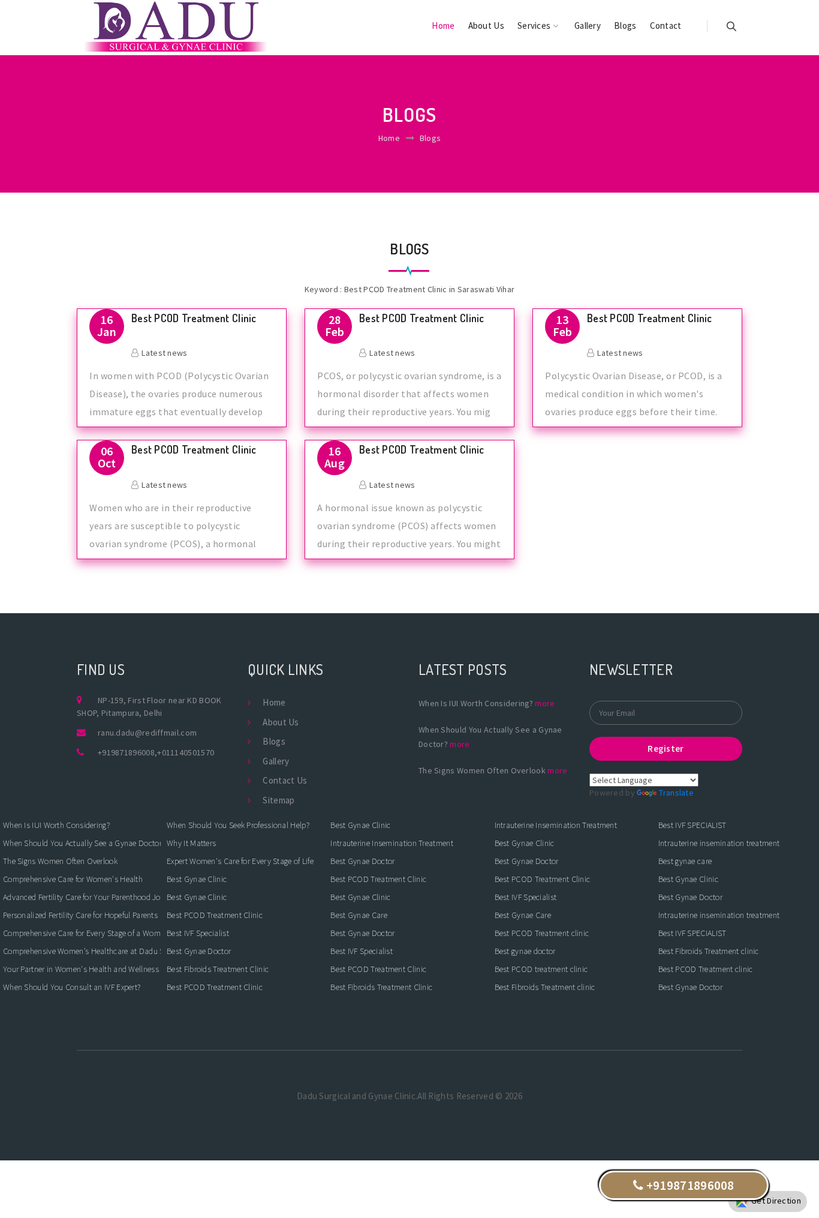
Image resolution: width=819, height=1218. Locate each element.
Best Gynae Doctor (199, 951)
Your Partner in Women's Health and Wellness (81, 969)
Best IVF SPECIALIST (692, 825)
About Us (486, 25)
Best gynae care (685, 861)
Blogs (625, 25)
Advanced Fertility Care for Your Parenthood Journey (82, 897)
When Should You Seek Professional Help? (238, 825)
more (545, 703)
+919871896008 (126, 752)
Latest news (164, 352)
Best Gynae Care (358, 915)
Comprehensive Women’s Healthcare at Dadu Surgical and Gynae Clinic (82, 951)
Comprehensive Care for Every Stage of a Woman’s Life (82, 933)
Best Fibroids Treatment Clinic (218, 969)
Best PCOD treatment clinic (541, 969)
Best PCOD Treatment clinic (542, 933)
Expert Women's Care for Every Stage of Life (240, 861)
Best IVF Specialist (198, 933)
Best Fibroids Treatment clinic (545, 987)
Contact (666, 25)
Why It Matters (191, 843)
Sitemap (278, 800)
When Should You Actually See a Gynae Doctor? (82, 843)
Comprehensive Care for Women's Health (73, 879)
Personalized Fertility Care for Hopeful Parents (80, 915)
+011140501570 (185, 752)
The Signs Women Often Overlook (60, 861)
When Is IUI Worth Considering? (56, 825)
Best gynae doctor (525, 951)
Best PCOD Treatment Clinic (194, 318)
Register (665, 748)
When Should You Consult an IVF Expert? (71, 987)
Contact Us (285, 780)
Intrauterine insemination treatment (719, 843)
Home (443, 25)
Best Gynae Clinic (197, 879)
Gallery (587, 25)
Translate (676, 792)
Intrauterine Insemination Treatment (391, 843)
